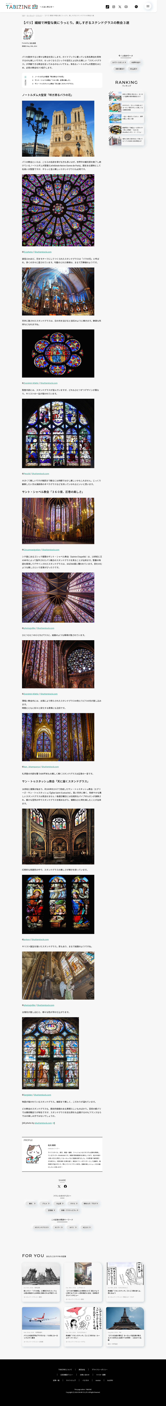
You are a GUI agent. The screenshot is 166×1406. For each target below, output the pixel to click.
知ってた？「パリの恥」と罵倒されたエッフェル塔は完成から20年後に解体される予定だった (40, 1292)
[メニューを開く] (148, 6)
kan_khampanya (32, 766)
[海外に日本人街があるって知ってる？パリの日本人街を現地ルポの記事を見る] (115, 140)
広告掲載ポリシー (67, 1375)
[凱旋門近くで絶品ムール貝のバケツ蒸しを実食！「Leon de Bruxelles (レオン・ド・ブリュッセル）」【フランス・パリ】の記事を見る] (115, 129)
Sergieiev (28, 1094)
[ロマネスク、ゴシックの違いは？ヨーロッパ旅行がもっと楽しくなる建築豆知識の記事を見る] (115, 107)
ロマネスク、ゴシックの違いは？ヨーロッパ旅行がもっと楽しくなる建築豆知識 (133, 107)
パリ (72, 1227)
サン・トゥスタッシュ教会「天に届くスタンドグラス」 (53, 83)
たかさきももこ (123, 1288)
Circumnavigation (32, 549)
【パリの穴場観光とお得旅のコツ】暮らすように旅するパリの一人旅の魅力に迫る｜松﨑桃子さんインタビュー (82, 1293)
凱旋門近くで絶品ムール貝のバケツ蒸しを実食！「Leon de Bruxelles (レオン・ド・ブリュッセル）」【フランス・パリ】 (133, 130)
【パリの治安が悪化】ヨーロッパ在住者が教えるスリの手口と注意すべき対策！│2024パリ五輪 (124, 1337)
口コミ (86, 1227)
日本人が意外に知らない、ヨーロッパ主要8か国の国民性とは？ (133, 95)
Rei (120, 1332)
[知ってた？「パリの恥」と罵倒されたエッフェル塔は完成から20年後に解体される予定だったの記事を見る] (41, 1273)
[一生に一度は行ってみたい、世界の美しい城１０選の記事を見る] (115, 118)
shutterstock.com (43, 1122)
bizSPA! (110, 1380)
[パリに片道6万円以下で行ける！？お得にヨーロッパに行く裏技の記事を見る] (41, 1318)
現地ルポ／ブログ (90, 1203)
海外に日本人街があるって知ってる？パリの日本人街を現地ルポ (133, 140)
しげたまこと (81, 1288)
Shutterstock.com (42, 251)
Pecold (27, 473)
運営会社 (82, 1369)
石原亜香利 (38, 1332)
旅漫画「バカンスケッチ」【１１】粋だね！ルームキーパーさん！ (83, 1336)
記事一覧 (56, 1380)
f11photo (28, 251)
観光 (30, 1203)
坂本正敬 (37, 1288)
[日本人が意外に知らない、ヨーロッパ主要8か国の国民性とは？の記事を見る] (115, 96)
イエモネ (85, 1380)
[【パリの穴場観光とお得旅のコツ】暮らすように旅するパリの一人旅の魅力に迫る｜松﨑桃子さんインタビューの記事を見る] (83, 1273)
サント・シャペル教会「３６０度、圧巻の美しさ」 (51, 80)
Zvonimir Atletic (31, 382)
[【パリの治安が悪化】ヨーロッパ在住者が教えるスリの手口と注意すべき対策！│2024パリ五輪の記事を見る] (125, 1318)
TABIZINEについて (65, 1369)
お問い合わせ (84, 1375)
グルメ (44, 1203)
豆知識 (50, 1210)
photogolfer (29, 628)
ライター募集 (101, 1375)
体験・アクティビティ (69, 1210)
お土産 (58, 1203)
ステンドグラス (41, 1227)
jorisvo (27, 939)
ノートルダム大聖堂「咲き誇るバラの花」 (48, 76)
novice (98, 1380)
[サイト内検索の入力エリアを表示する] (136, 6)
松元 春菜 (33, 43)
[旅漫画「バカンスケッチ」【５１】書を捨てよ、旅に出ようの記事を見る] (125, 1273)
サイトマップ (71, 1380)
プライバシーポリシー (100, 1369)
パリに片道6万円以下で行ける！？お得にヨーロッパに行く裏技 (41, 1336)
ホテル (72, 1203)
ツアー (58, 1227)
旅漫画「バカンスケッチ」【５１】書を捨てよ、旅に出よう (125, 1292)
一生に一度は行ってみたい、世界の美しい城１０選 (133, 117)
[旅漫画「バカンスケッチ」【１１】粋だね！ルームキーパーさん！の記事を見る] (83, 1318)
